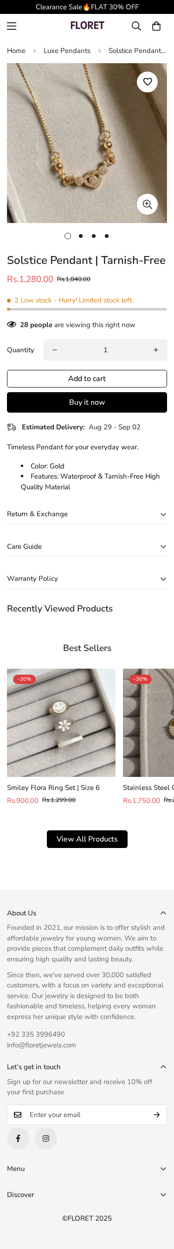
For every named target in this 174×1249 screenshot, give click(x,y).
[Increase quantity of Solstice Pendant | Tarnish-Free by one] (156, 350)
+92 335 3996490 (36, 1034)
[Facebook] (18, 1138)
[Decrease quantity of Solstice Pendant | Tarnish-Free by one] (54, 350)
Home (16, 50)
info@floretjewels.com (41, 1045)
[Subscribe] (157, 1114)
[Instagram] (46, 1138)
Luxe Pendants (67, 50)
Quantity (20, 350)
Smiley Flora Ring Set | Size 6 (53, 787)
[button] (156, 26)
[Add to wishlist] (147, 82)
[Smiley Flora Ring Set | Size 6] (61, 723)
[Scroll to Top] (157, 1199)
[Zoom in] (147, 204)
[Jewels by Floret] (87, 26)
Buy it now (87, 402)
